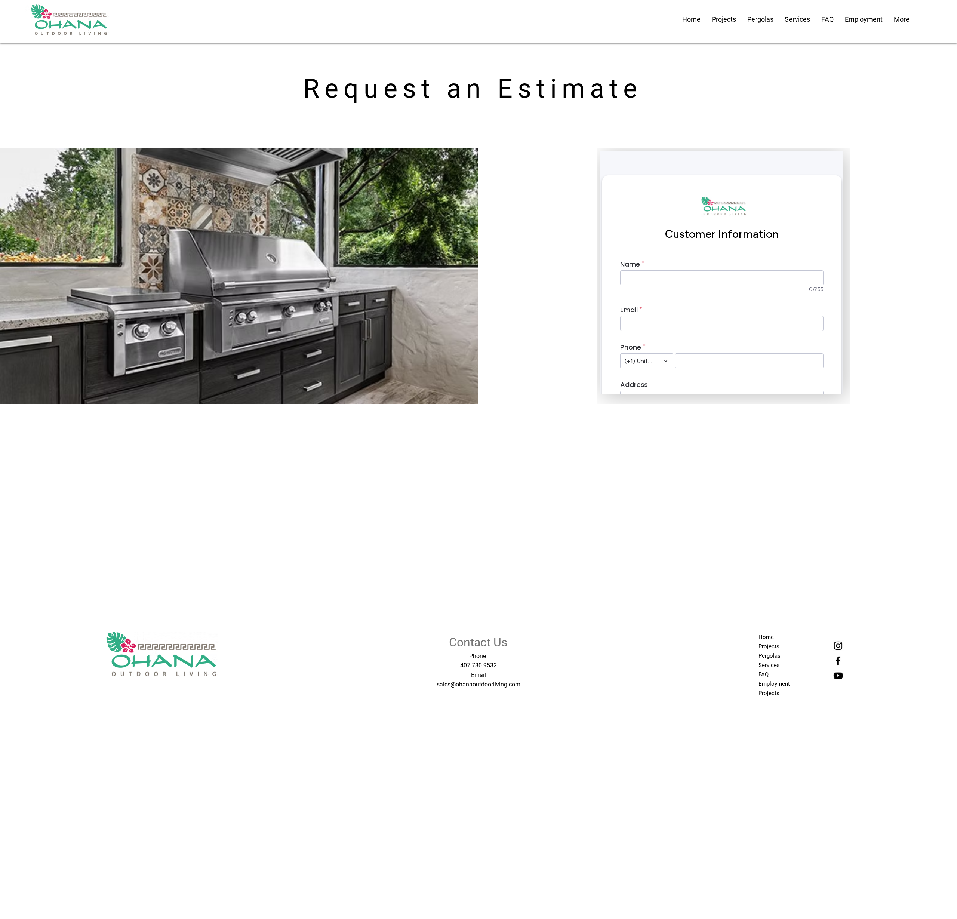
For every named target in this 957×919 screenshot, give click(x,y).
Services (769, 665)
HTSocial (166, 689)
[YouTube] (838, 675)
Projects (768, 646)
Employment (774, 683)
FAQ (763, 674)
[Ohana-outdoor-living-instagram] (838, 645)
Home (766, 637)
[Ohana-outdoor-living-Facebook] (838, 660)
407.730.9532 (478, 665)
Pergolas (769, 655)
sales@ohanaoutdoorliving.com (478, 684)
